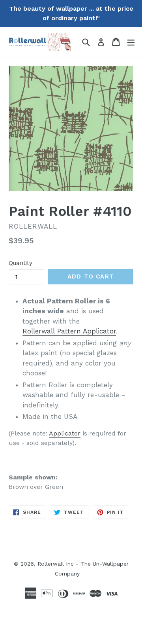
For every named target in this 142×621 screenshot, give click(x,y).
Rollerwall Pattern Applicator (69, 331)
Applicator (64, 433)
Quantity (20, 263)
